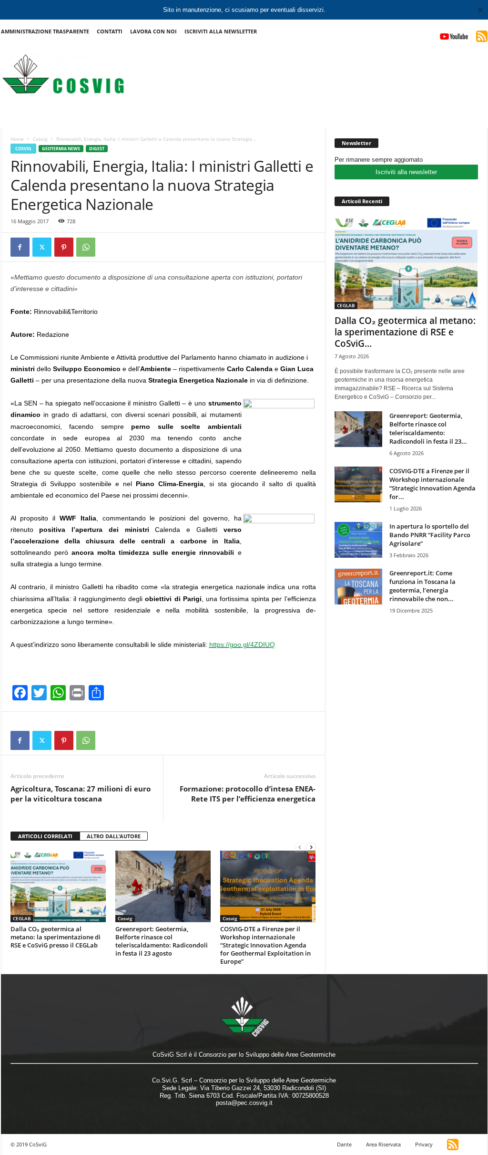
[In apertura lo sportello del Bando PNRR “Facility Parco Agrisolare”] (358, 540)
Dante (344, 1144)
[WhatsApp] (85, 247)
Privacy (424, 1144)
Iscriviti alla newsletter (406, 172)
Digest (96, 149)
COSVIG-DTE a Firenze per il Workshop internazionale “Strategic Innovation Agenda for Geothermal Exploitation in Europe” (265, 945)
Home (17, 138)
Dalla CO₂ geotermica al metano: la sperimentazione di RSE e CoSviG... (405, 332)
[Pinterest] (63, 247)
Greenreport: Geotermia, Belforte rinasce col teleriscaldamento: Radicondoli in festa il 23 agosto (161, 941)
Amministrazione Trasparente (45, 31)
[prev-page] (300, 847)
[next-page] (311, 847)
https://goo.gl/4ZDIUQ (242, 644)
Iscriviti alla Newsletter (220, 31)
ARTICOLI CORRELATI (45, 836)
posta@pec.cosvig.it (244, 1102)
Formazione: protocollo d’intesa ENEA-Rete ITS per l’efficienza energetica (247, 793)
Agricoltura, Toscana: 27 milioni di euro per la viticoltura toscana (80, 793)
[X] (41, 247)
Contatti (109, 31)
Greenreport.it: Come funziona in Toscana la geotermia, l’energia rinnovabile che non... (422, 586)
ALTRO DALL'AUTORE (114, 836)
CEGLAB (22, 918)
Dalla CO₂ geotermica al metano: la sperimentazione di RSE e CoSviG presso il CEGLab (55, 937)
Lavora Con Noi (153, 31)
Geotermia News (61, 149)
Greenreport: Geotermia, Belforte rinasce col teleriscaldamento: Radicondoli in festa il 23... (428, 428)
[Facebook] (20, 247)
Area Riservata (383, 1144)
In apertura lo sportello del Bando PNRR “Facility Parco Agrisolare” (429, 535)
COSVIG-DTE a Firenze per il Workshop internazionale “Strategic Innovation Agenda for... (432, 484)
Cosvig (40, 138)
